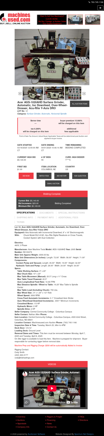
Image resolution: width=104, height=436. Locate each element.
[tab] (26, 212)
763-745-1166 (97, 2)
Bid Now (26, 176)
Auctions (21, 420)
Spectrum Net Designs (84, 434)
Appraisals (21, 423)
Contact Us (51, 426)
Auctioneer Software (36, 434)
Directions (83, 420)
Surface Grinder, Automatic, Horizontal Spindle (47, 113)
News (49, 423)
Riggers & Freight (54, 416)
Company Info (23, 426)
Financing (51, 420)
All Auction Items (79, 104)
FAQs (81, 416)
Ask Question (80, 176)
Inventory (21, 416)
